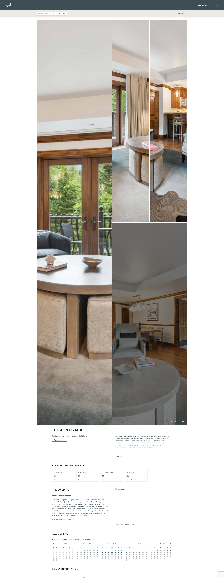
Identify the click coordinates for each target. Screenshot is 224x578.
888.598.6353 (203, 5)
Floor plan (60, 440)
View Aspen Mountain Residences (63, 519)
